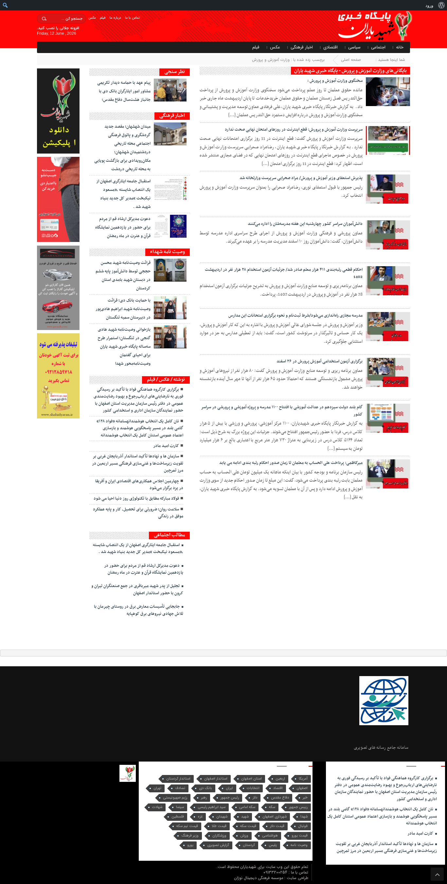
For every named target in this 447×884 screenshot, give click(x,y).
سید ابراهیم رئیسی (211, 807)
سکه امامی (247, 807)
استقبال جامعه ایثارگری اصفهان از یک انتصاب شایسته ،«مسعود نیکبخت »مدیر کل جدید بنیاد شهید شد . (138, 549)
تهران (157, 788)
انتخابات (253, 788)
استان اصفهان (251, 779)
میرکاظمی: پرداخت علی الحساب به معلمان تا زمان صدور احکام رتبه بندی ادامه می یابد (291, 463)
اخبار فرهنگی (302, 47)
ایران (229, 788)
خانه (399, 47)
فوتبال (303, 826)
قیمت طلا (219, 826)
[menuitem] (441, 5)
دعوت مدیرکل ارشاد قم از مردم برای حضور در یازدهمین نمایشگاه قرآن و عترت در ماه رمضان (123, 227)
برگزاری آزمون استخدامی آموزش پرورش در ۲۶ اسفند (320, 361)
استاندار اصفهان (215, 779)
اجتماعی (378, 47)
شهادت (157, 807)
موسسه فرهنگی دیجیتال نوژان (259, 878)
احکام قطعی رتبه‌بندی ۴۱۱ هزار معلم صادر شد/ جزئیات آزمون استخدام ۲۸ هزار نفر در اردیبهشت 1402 (284, 273)
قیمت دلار (277, 826)
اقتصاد (278, 788)
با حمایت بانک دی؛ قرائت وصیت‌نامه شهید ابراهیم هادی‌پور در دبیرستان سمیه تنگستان (123, 309)
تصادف (180, 788)
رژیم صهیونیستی (175, 798)
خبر (305, 798)
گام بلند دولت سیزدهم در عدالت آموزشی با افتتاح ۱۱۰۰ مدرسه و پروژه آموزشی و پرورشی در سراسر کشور (282, 411)
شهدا (304, 817)
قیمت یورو (300, 835)
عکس (92, 17)
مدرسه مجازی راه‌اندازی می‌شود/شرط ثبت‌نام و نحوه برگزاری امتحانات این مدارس (295, 315)
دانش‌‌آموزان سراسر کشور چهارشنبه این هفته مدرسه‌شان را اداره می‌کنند (305, 224)
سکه (272, 807)
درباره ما (115, 17)
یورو (190, 845)
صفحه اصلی (351, 60)
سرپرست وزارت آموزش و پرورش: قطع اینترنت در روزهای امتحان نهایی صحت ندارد (294, 129)
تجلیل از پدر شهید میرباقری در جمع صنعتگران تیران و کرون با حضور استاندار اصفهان (137, 589)
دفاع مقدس (280, 798)
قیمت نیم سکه (187, 826)
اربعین (280, 779)
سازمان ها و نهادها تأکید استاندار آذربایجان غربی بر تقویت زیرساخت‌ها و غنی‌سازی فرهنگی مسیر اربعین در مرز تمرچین (137, 463)
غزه (200, 817)
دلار (255, 798)
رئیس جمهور (230, 798)
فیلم (103, 17)
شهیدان (221, 817)
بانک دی (205, 788)
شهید (245, 817)
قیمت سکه (248, 826)
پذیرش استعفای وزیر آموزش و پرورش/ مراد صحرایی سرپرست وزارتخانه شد (301, 178)
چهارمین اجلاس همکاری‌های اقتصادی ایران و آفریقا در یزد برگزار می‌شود (139, 485)
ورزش (244, 835)
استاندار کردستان (178, 779)
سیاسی (354, 47)
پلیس (273, 845)
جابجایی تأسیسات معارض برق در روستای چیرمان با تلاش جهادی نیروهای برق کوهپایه (138, 610)
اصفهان (302, 788)
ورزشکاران (219, 835)
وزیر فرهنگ (190, 835)
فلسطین (177, 817)
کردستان (249, 845)
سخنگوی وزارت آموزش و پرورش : (335, 80)
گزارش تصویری (218, 845)
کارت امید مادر (166, 446)
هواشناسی (270, 835)
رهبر (204, 798)
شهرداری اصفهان (274, 817)
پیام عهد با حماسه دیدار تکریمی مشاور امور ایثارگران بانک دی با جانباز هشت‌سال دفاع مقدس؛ (124, 91)
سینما (180, 807)
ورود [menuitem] (429, 5)
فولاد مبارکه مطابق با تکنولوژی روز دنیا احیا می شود (136, 498)
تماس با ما (132, 17)
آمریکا (303, 779)
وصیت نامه (299, 845)
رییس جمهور (298, 807)
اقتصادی (330, 47)
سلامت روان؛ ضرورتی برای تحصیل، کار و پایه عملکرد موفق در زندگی (138, 513)
